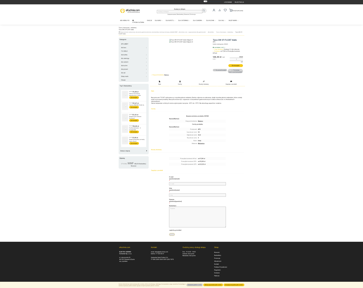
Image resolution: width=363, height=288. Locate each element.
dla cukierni (197, 20)
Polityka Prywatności (220, 267)
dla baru (158, 20)
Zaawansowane (171, 14)
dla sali (221, 20)
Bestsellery (180, 14)
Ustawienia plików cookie (194, 285)
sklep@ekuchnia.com (161, 252)
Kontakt (216, 264)
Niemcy (166, 75)
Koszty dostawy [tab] (204, 84)
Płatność (217, 276)
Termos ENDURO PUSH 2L (136, 105)
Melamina (201, 143)
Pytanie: (175, 200)
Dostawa (217, 273)
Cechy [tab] (180, 84)
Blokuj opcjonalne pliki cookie (213, 285)
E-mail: (174, 178)
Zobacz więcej (125, 151)
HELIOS (136, 164)
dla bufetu (170, 20)
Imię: (174, 189)
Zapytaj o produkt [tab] (231, 84)
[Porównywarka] (219, 10)
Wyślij (172, 234)
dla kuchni (210, 20)
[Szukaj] (204, 10)
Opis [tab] (159, 84)
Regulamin (217, 270)
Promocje (193, 14)
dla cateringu (183, 20)
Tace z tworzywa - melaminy (224, 32)
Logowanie (228, 2)
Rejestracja (239, 2)
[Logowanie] (214, 10)
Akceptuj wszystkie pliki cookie (234, 285)
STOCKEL (124, 164)
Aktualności (217, 261)
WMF (131, 163)
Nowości (186, 14)
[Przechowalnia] (225, 10)
